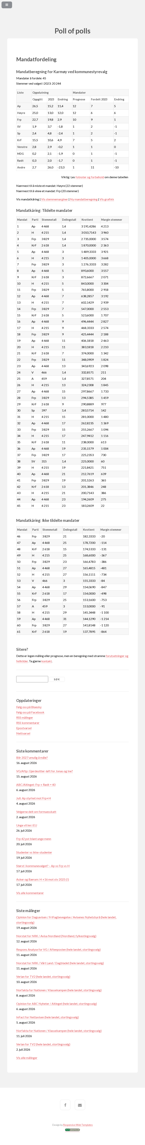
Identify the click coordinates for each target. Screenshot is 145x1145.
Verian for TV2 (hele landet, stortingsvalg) (43, 976)
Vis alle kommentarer (30, 893)
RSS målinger (24, 717)
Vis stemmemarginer (54, 199)
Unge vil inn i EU (26, 825)
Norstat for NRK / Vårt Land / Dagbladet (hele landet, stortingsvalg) (60, 963)
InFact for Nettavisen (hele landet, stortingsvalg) (47, 1017)
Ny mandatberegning (84, 199)
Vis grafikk (107, 199)
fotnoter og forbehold (90, 177)
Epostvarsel (24, 728)
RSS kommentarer (27, 722)
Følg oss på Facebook (30, 712)
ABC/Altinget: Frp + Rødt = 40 (36, 784)
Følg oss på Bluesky (29, 707)
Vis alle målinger (26, 1057)
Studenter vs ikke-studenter (34, 852)
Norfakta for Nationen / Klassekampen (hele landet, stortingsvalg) (59, 990)
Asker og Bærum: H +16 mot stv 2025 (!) (42, 879)
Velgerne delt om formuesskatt (36, 811)
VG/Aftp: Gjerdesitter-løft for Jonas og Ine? (44, 771)
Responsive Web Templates (78, 1124)
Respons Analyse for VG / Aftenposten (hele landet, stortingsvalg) (58, 949)
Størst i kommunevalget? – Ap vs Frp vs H (43, 866)
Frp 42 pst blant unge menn (33, 838)
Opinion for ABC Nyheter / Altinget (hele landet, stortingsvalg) (56, 1003)
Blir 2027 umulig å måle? (32, 757)
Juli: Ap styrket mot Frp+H (33, 798)
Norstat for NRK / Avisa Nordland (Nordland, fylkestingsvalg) (56, 936)
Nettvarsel (23, 733)
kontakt (46, 661)
